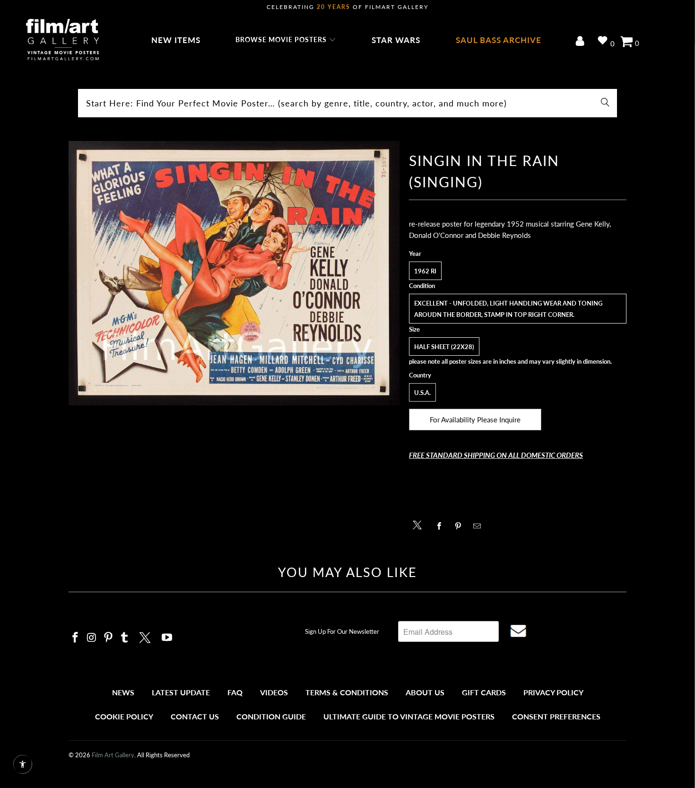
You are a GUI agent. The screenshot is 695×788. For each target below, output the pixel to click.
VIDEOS (274, 692)
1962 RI (425, 271)
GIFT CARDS (484, 692)
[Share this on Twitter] (419, 524)
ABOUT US (425, 692)
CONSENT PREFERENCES (556, 716)
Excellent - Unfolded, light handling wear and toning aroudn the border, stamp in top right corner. (508, 308)
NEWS (123, 692)
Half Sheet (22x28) (444, 346)
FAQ (235, 692)
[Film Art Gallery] (62, 40)
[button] (285, 40)
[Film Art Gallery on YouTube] (167, 638)
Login (582, 42)
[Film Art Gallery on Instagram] (92, 638)
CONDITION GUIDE (271, 716)
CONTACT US (195, 716)
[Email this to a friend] (479, 526)
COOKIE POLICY (124, 716)
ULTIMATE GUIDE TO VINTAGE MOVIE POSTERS (409, 716)
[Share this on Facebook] (441, 526)
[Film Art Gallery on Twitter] (146, 636)
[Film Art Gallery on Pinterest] (108, 638)
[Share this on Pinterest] (460, 526)
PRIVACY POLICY (553, 692)
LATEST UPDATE (181, 692)
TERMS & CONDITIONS (346, 692)
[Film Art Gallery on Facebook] (76, 638)
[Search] (605, 103)
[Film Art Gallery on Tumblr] (125, 638)
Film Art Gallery (113, 755)
